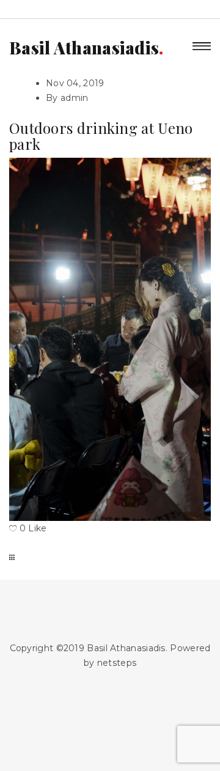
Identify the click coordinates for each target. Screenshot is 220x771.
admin (75, 97)
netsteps (116, 662)
